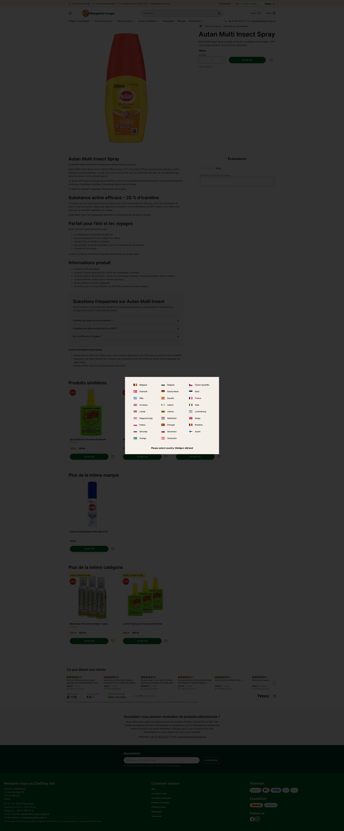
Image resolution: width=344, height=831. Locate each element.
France (198, 398)
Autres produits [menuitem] (125, 21)
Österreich (172, 438)
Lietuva (170, 411)
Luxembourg (200, 411)
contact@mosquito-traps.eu (262, 21)
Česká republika (202, 385)
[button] (70, 13)
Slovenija (143, 431)
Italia (197, 405)
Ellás (141, 398)
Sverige (142, 438)
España (170, 398)
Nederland (171, 418)
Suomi (197, 431)
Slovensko (171, 431)
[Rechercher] (219, 13)
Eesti (197, 391)
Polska (142, 425)
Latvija (142, 411)
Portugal (171, 425)
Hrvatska (143, 405)
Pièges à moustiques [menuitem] (79, 21)
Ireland (170, 405)
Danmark (143, 391)
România (199, 425)
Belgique (143, 385)
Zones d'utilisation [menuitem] (147, 21)
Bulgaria (170, 385)
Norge (197, 418)
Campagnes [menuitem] (168, 21)
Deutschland (172, 391)
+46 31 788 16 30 (236, 21)
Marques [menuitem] (181, 21)
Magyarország (146, 418)
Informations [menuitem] (195, 21)
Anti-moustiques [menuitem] (103, 21)
